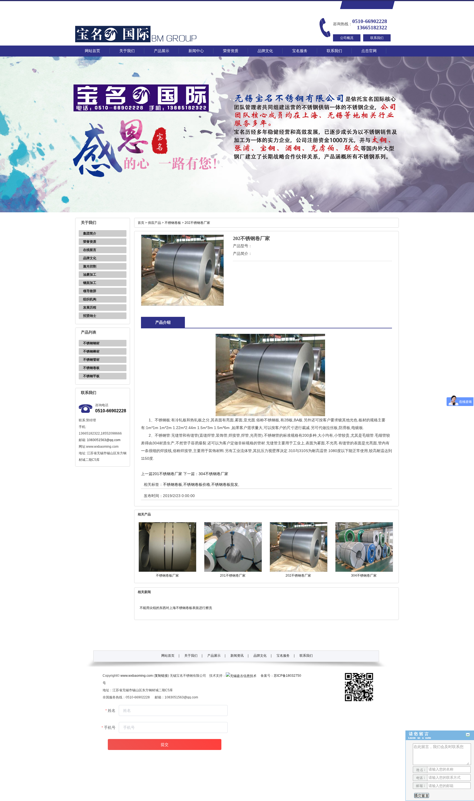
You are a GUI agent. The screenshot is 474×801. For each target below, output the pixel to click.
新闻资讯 (237, 656)
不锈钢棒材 (91, 351)
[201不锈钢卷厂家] (233, 571)
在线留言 (89, 250)
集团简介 (89, 233)
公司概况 (346, 38)
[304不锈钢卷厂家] (364, 571)
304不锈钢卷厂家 (213, 474)
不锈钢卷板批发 (224, 484)
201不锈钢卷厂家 (167, 474)
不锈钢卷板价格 (196, 484)
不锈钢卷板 (91, 368)
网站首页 (92, 51)
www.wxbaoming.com (136, 676)
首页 (141, 223)
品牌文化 (265, 51)
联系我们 (376, 38)
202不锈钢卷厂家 (197, 223)
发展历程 (89, 307)
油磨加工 (89, 275)
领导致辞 (89, 291)
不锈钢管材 (91, 360)
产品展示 (161, 51)
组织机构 (89, 299)
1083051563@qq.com (103, 440)
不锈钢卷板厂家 (167, 575)
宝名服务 (299, 51)
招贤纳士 (89, 316)
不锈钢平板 (91, 376)
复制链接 (161, 676)
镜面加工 (89, 283)
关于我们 (127, 51)
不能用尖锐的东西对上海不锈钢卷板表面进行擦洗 (176, 608)
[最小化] (468, 735)
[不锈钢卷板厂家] (167, 571)
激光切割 (89, 266)
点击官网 (369, 51)
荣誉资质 (230, 51)
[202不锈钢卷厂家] (299, 571)
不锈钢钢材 (91, 343)
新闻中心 (196, 51)
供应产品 (154, 223)
